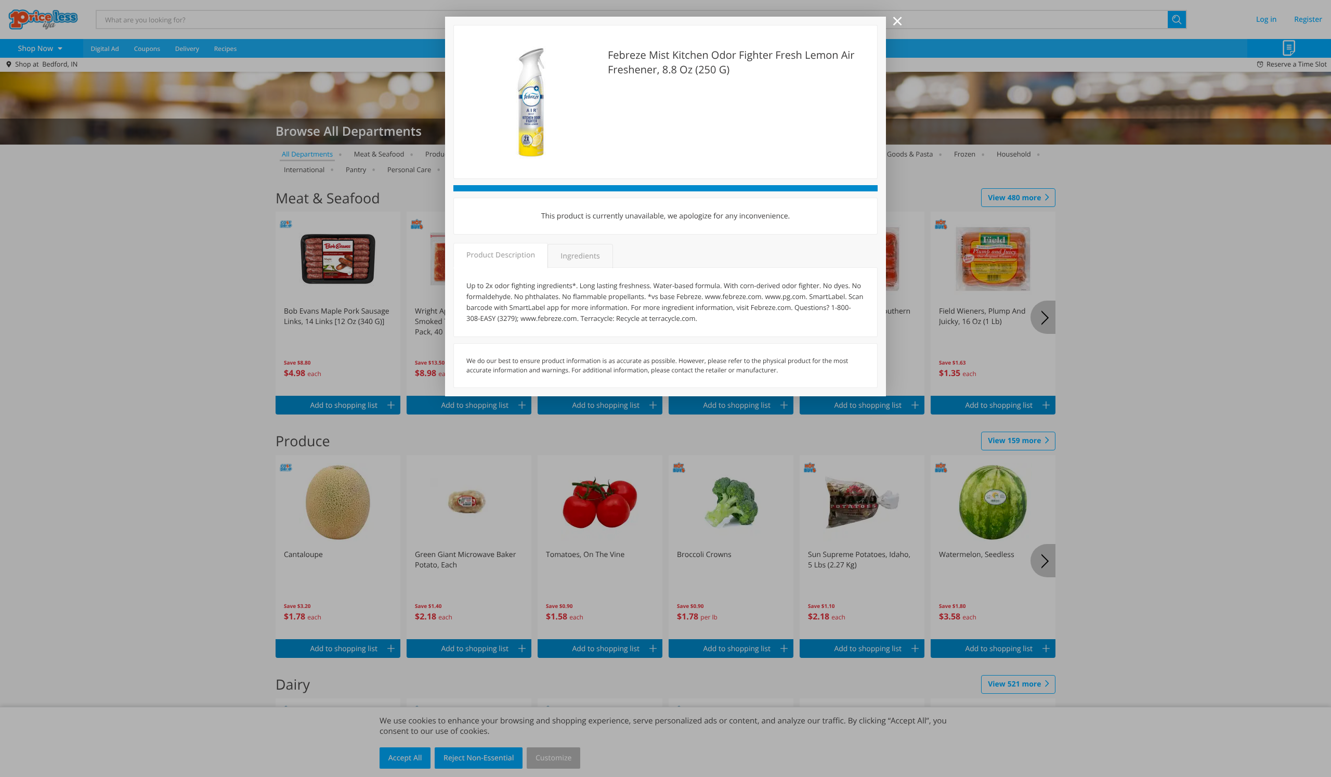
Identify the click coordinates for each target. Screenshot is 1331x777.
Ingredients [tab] (579, 256)
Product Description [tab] (500, 255)
